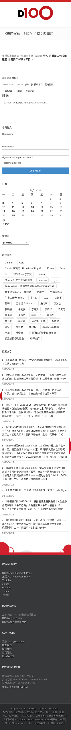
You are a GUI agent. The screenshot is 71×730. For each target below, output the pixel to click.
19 (22, 211)
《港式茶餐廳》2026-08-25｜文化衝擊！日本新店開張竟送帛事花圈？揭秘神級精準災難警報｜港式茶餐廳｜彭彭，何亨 (34, 376)
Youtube (6, 580)
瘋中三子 (36, 315)
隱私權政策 (8, 656)
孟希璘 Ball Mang (25, 303)
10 (3, 207)
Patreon (6, 587)
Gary (62, 268)
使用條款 (7, 652)
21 (41, 211)
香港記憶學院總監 (14, 338)
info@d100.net (16, 641)
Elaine (50, 268)
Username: (8, 134)
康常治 (57, 303)
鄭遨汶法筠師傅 (50, 326)
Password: (8, 146)
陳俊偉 (19, 332)
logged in (21, 102)
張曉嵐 (8, 309)
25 (13, 215)
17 (3, 211)
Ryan (55, 280)
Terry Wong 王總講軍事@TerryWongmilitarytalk (30, 286)
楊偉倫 (8, 315)
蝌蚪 (7, 326)
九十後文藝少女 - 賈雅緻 (18, 291)
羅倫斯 (50, 315)
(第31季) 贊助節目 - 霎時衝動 (39, 84)
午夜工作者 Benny (14, 297)
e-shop (5, 584)
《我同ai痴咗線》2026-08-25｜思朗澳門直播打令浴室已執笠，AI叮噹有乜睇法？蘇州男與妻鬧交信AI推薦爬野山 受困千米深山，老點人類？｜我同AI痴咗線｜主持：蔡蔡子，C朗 (34, 431)
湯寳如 (21, 315)
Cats (21, 262)
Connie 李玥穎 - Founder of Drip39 (23, 268)
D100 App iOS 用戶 (12, 618)
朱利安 (21, 309)
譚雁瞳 (32, 326)
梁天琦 (61, 309)
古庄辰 (34, 297)
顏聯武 (15, 78)
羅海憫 (8, 321)
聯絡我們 (7, 649)
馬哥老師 (35, 338)
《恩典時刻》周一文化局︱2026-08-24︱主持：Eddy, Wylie (36, 490)
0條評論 (30, 91)
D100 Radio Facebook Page (17, 573)
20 (32, 211)
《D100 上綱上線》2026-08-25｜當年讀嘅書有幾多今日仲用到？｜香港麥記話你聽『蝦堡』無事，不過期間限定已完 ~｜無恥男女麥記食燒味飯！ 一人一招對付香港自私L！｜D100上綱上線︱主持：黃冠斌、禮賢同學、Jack (34, 473)
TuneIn (5, 591)
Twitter (5, 595)
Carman (9, 262)
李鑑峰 (48, 309)
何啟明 (40, 291)
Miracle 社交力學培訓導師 (18, 280)
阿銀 (7, 332)
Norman (42, 280)
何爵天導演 (56, 291)
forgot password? (24, 157)
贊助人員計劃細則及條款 (15, 686)
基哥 (7, 303)
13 (32, 207)
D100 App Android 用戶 (14, 622)
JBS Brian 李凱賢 (22, 274)
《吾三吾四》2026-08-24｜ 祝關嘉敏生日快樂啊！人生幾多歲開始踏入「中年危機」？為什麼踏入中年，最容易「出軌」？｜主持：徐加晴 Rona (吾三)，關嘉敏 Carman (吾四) (34, 505)
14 (41, 207)
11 (13, 207)
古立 (46, 297)
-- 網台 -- (19, 91)
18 (13, 211)
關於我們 (7, 645)
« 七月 (6, 223)
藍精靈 (55, 321)
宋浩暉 (44, 303)
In (6, 274)
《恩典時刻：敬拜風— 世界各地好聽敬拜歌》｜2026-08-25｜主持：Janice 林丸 (34, 362)
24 (3, 215)
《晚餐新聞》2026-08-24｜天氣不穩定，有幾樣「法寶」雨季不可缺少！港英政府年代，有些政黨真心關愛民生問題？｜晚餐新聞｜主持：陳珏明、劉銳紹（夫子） (34, 524)
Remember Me (13, 162)
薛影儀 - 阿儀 (38, 321)
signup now (8, 157)
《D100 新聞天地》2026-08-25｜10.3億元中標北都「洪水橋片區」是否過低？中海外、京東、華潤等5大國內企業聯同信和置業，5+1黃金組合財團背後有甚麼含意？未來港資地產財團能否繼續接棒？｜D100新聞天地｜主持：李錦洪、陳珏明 (34, 451)
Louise (41, 274)
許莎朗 (19, 326)
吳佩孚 (58, 297)
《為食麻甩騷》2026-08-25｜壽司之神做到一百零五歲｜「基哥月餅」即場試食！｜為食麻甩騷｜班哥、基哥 (33, 391)
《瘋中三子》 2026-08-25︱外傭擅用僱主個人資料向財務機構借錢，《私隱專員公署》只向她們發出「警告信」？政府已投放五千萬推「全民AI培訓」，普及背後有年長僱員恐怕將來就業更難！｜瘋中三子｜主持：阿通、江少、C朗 (34, 410)
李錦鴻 (35, 309)
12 (22, 207)
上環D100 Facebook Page (16, 576)
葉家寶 (21, 321)
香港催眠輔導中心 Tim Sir (42, 332)
